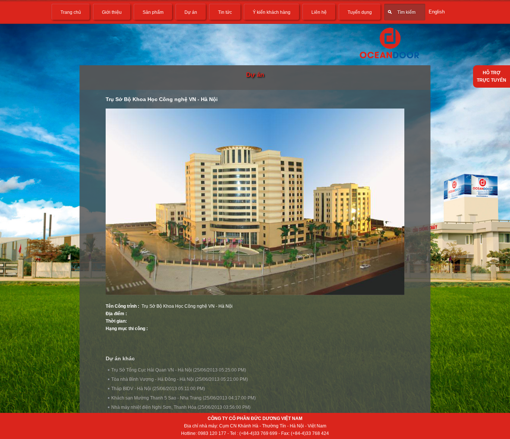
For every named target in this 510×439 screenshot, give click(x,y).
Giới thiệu (112, 12)
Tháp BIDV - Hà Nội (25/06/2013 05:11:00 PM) (158, 388)
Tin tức (225, 12)
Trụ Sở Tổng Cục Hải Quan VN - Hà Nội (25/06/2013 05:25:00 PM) (178, 370)
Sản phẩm (153, 12)
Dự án (190, 12)
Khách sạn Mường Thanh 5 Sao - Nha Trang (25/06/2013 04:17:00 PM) (183, 398)
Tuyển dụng (360, 12)
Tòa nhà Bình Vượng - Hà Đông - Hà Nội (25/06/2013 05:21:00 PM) (179, 379)
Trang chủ (70, 12)
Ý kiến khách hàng (271, 12)
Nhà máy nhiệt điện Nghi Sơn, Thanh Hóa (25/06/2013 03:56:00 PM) (181, 407)
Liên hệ (319, 12)
